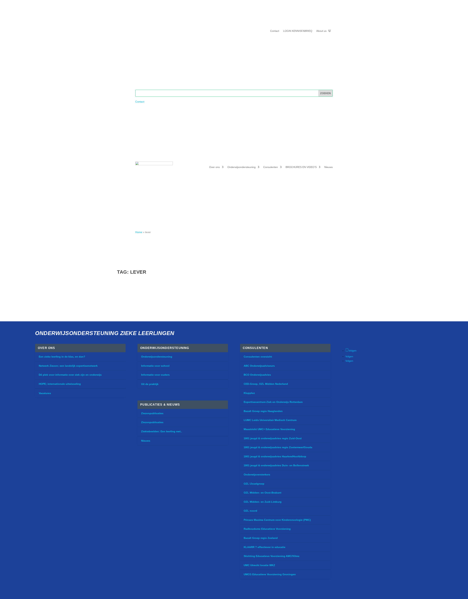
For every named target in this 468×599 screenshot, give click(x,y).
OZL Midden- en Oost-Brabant (262, 492)
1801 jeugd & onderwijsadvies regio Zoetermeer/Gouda (278, 447)
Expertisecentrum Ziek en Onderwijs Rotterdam (273, 401)
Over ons (214, 167)
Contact (274, 31)
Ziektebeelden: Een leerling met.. (161, 431)
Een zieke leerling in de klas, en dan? (62, 356)
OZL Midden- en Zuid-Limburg (263, 501)
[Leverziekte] (177, 279)
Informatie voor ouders (155, 374)
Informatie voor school (155, 365)
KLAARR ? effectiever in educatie (264, 547)
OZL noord (250, 510)
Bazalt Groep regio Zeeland (261, 537)
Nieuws (328, 167)
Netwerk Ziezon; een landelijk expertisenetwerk (68, 365)
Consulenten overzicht (258, 356)
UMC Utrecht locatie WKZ (259, 565)
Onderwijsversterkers (257, 474)
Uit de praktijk (149, 384)
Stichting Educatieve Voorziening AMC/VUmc (271, 556)
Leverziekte (131, 287)
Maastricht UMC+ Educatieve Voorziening (269, 429)
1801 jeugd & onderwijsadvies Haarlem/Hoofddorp (275, 456)
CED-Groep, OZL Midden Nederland (266, 383)
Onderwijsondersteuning (241, 167)
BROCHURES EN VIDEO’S (301, 167)
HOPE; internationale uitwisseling (60, 383)
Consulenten (270, 167)
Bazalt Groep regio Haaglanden (263, 411)
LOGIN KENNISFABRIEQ (297, 31)
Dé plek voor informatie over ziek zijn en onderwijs (70, 374)
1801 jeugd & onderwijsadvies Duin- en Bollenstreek (276, 465)
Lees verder (132, 307)
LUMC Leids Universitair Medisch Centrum (270, 420)
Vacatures (45, 393)
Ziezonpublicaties (152, 413)
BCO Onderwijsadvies (257, 374)
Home (138, 232)
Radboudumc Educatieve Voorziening (267, 528)
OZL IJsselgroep (254, 483)
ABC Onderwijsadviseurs (259, 365)
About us (321, 31)
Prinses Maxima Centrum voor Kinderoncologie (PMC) (277, 519)
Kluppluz (249, 393)
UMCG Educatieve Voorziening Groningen (270, 574)
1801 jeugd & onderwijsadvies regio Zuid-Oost (273, 438)
